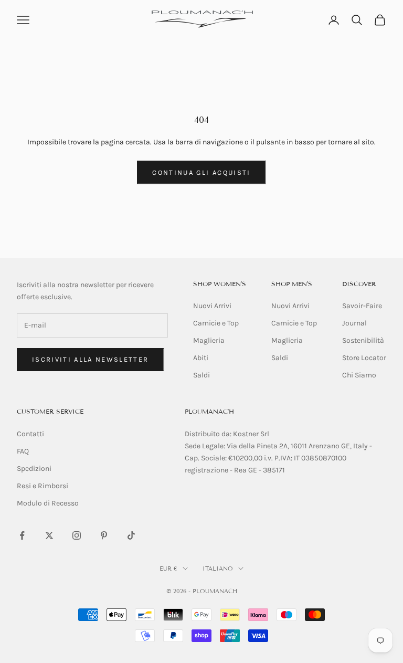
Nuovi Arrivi (212, 305)
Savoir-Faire (362, 305)
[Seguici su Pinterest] (104, 535)
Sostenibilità (363, 340)
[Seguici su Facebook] (22, 535)
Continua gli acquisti (201, 172)
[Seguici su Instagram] (76, 535)
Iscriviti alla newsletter (90, 359)
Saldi (201, 375)
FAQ (23, 451)
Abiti (200, 357)
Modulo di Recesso (48, 503)
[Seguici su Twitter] (49, 535)
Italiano (218, 568)
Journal (354, 323)
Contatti (30, 433)
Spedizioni (34, 468)
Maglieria (209, 340)
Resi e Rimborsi (42, 485)
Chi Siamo (359, 375)
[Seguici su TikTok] (131, 535)
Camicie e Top (216, 323)
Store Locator (364, 357)
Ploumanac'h (209, 411)
